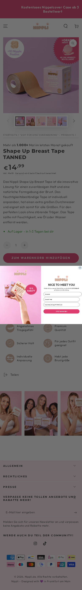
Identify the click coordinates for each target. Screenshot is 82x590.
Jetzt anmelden (61, 311)
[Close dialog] (80, 267)
